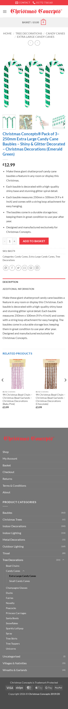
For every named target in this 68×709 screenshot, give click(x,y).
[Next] (60, 80)
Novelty (10, 602)
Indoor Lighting (12, 533)
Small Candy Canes (19, 580)
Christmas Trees (12, 519)
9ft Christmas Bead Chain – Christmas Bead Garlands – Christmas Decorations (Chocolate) (50, 399)
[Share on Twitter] (18, 268)
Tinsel (6, 553)
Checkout (8, 472)
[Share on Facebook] (12, 268)
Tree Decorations (29, 33)
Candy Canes (55, 33)
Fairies (9, 597)
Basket (7, 465)
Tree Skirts (11, 638)
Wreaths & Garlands (15, 670)
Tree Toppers (13, 643)
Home (7, 33)
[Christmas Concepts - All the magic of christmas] (36, 11)
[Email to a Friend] (25, 268)
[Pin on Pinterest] (31, 268)
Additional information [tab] (18, 289)
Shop (6, 451)
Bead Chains (12, 565)
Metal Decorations (14, 539)
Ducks (9, 592)
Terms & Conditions (14, 485)
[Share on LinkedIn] (37, 268)
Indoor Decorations (14, 526)
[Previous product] (37, 43)
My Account (10, 458)
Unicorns (11, 648)
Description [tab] (10, 282)
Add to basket (34, 241)
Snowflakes (12, 623)
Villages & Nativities (15, 663)
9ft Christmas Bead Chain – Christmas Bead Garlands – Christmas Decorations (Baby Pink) (17, 399)
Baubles (7, 512)
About (6, 492)
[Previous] (8, 80)
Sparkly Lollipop (14, 628)
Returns (7, 478)
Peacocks (11, 608)
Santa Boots (12, 618)
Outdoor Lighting (13, 546)
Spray (9, 633)
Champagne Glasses (16, 587)
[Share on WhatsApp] (6, 268)
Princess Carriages (16, 613)
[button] (5, 11)
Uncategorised (11, 656)
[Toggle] (63, 560)
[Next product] (30, 43)
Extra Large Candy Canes (35, 36)
